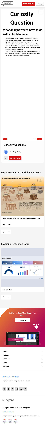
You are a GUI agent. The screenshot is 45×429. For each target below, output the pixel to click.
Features (6, 355)
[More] (41, 12)
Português (16, 381)
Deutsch (9, 381)
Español (22, 381)
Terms (5, 412)
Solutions (6, 359)
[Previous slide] (4, 232)
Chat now (15, 377)
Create (5, 351)
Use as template (28, 3)
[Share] (6, 158)
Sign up (40, 4)
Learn (5, 363)
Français (27, 381)
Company (6, 366)
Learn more (22, 320)
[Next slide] (8, 232)
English (5, 381)
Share (5, 139)
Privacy (11, 412)
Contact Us (6, 377)
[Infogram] (7, 3)
